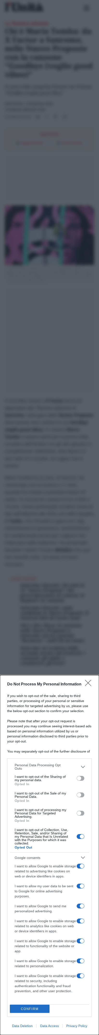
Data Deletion (22, 1026)
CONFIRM (30, 1009)
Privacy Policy (76, 1026)
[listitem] (49, 766)
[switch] (80, 778)
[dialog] (49, 855)
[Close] (89, 684)
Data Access (49, 1026)
